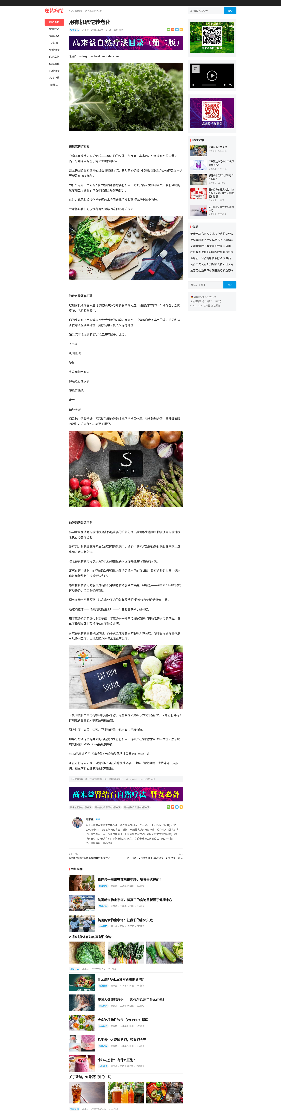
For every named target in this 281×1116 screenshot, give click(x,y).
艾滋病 (54, 43)
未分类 (227, 246)
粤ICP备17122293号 (211, 301)
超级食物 (103, 886)
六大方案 (206, 233)
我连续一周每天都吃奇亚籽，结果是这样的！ (130, 880)
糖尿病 (54, 84)
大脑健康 (195, 240)
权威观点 (195, 252)
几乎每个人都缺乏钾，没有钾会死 (122, 1040)
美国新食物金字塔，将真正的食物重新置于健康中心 (135, 900)
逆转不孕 (212, 183)
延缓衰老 (217, 240)
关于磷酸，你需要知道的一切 (90, 1077)
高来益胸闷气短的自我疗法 (136, 807)
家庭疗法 (206, 240)
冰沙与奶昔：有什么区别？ (117, 1060)
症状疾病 (228, 252)
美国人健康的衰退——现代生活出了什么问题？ (132, 999)
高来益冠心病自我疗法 (80, 807)
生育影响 (206, 252)
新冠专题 (217, 246)
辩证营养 (228, 264)
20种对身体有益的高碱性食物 (90, 937)
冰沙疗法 (54, 77)
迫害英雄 (195, 270)
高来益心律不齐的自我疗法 (107, 807)
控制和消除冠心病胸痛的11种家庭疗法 (89, 858)
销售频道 (54, 36)
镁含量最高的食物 (218, 147)
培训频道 (228, 233)
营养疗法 (54, 29)
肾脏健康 (54, 50)
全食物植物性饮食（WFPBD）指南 (123, 1020)
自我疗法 (217, 258)
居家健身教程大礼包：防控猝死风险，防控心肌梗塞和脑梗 (221, 193)
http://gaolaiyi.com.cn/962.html (140, 779)
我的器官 (206, 246)
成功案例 (54, 57)
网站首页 (54, 22)
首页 (71, 11)
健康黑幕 (54, 64)
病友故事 (217, 252)
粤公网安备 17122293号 (205, 297)
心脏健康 (54, 71)
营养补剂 (206, 264)
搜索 (230, 10)
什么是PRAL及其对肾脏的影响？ (121, 979)
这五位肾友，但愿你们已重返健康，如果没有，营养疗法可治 (155, 858)
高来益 (85, 30)
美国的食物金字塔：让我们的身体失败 (125, 920)
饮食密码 (79, 11)
